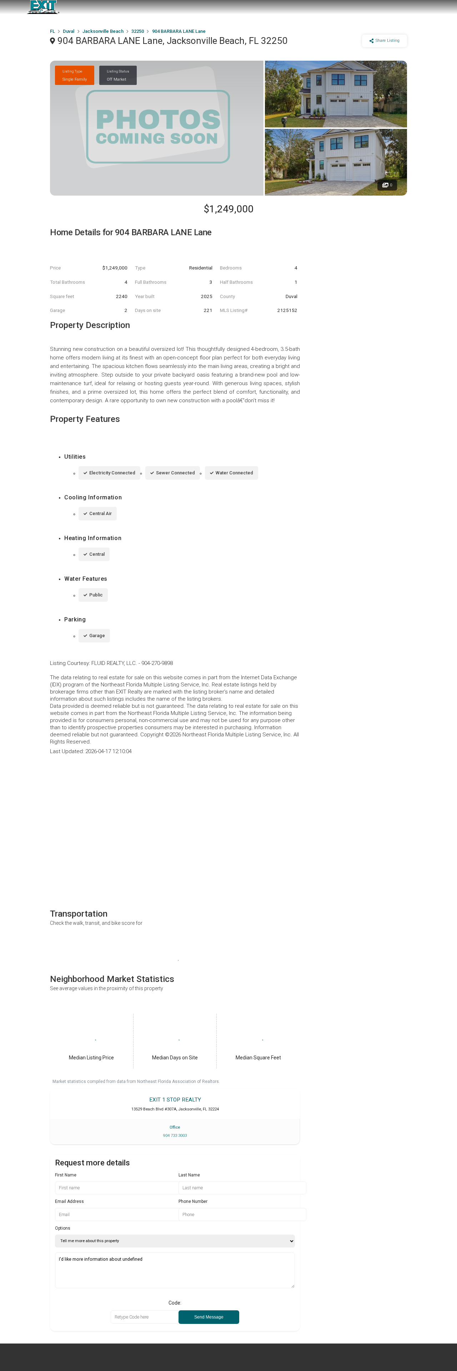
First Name (65, 1175)
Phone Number (193, 1201)
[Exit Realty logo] (43, 7)
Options (62, 1228)
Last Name (189, 1175)
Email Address (69, 1201)
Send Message (209, 1317)
